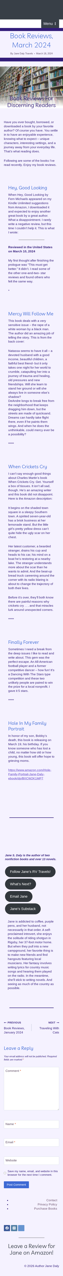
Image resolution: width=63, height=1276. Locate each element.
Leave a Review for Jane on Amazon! (31, 1249)
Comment (13, 1070)
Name (10, 1124)
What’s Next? (20, 884)
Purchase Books (45, 1208)
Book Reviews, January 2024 (14, 1027)
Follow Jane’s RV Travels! (30, 872)
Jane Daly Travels (23, 53)
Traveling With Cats (49, 1027)
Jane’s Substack (23, 909)
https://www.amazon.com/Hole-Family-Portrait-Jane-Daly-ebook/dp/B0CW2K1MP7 (29, 774)
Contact (51, 1200)
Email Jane (18, 896)
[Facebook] (7, 1228)
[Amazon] (21, 1228)
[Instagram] (14, 1228)
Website (11, 1160)
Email (10, 1142)
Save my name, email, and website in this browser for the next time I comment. (33, 1173)
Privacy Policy (47, 1204)
